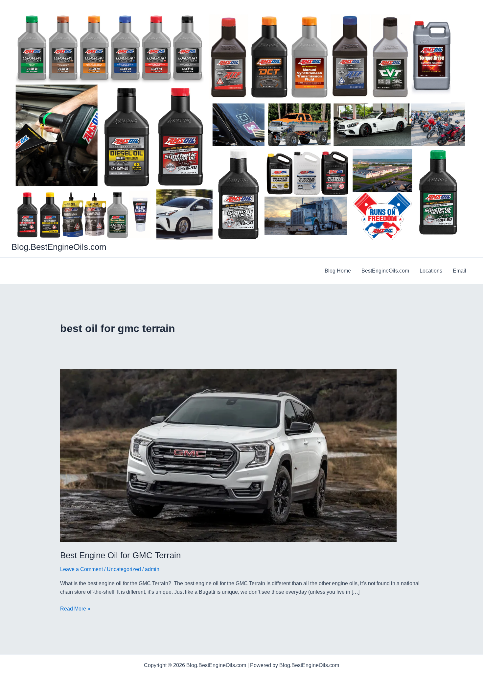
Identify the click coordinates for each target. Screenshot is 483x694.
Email (459, 271)
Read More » (75, 609)
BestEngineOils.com (385, 271)
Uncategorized (124, 569)
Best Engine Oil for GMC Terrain (120, 555)
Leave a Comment (81, 569)
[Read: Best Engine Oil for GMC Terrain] (228, 455)
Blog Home (338, 271)
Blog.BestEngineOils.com (59, 247)
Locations (431, 271)
